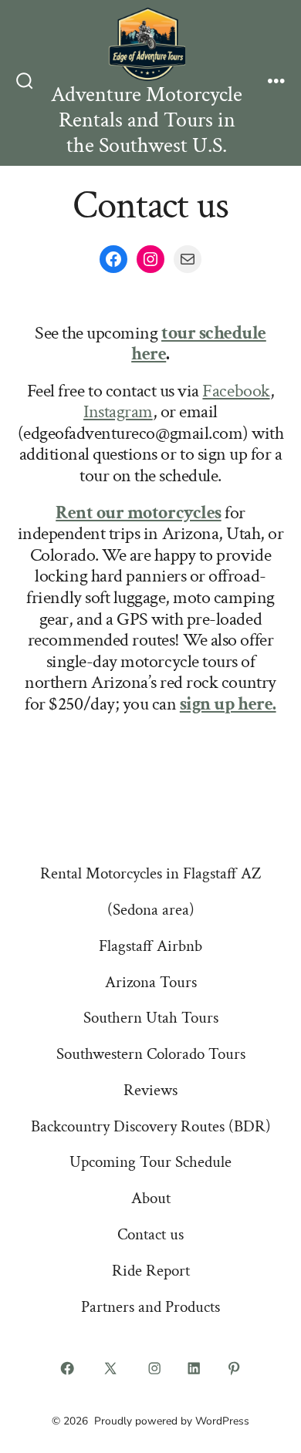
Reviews (150, 1090)
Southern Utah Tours (150, 1017)
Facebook (235, 391)
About (151, 1198)
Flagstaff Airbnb (150, 946)
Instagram (118, 411)
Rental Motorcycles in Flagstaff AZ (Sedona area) (150, 891)
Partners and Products (150, 1306)
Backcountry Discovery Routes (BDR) (151, 1126)
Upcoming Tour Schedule (150, 1161)
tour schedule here (198, 343)
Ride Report (151, 1270)
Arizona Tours (151, 982)
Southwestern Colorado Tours (150, 1053)
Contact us (150, 1234)
